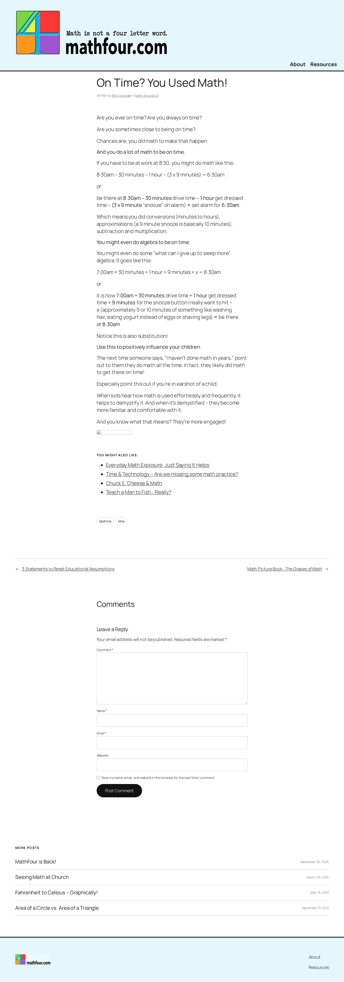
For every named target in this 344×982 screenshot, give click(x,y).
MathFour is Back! (35, 862)
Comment (105, 649)
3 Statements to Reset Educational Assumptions (68, 569)
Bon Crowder (121, 95)
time (121, 521)
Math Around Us (147, 95)
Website (102, 755)
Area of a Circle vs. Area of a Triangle (57, 908)
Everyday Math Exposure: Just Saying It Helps (157, 464)
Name (102, 711)
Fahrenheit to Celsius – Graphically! (56, 893)
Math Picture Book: (284, 569)
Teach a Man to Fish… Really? (138, 492)
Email (101, 733)
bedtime (105, 521)
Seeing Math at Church (42, 877)
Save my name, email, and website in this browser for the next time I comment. (158, 777)
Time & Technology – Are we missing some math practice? (172, 474)
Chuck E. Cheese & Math (134, 483)
